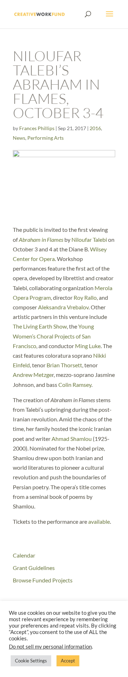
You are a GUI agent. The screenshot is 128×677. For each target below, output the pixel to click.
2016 (95, 128)
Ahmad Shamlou (72, 438)
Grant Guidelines (34, 567)
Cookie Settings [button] (31, 660)
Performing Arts (45, 138)
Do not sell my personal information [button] (50, 647)
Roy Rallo (85, 297)
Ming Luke (88, 345)
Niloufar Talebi (89, 239)
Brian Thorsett (64, 365)
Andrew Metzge (32, 374)
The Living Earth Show (40, 326)
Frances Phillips (36, 128)
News (19, 138)
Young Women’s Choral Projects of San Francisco (53, 336)
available (99, 521)
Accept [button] (68, 660)
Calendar (24, 555)
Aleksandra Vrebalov (63, 307)
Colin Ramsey (74, 384)
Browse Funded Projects (43, 580)
